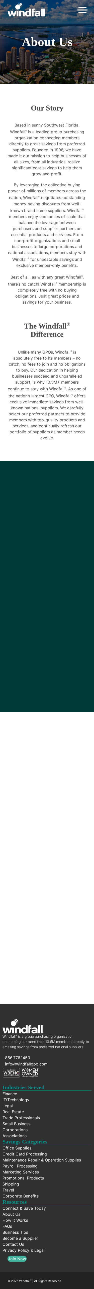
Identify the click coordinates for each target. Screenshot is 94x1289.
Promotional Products (23, 1177)
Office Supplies (17, 1147)
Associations (15, 1135)
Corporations (15, 1129)
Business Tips (15, 1232)
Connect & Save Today (24, 1208)
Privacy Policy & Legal (24, 1250)
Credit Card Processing (25, 1153)
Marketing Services (21, 1171)
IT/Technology (16, 1099)
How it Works (15, 1220)
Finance (10, 1093)
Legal (8, 1105)
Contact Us (13, 1244)
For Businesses (47, 826)
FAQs (7, 1226)
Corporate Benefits (21, 1195)
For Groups (47, 888)
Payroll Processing (20, 1165)
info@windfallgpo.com (26, 1063)
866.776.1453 (17, 1057)
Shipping (11, 1183)
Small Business (16, 1123)
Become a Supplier (20, 1238)
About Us (11, 1214)
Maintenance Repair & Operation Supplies (42, 1159)
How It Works (47, 951)
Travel (8, 1189)
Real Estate (13, 1111)
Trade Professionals (21, 1117)
